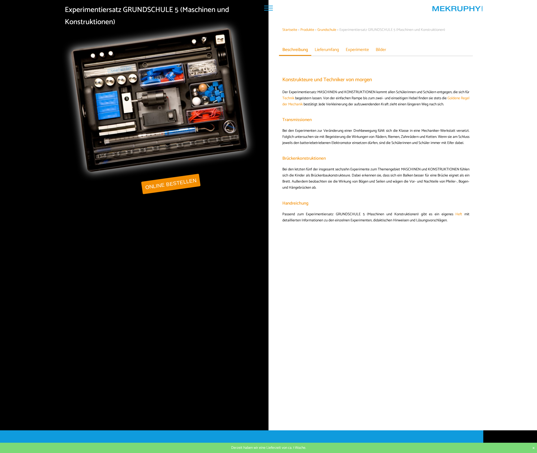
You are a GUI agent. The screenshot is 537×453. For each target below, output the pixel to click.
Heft (458, 214)
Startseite (289, 30)
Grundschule (326, 30)
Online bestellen (171, 184)
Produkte (307, 30)
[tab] (295, 49)
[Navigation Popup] (268, 8)
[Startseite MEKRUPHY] (457, 9)
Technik (288, 98)
